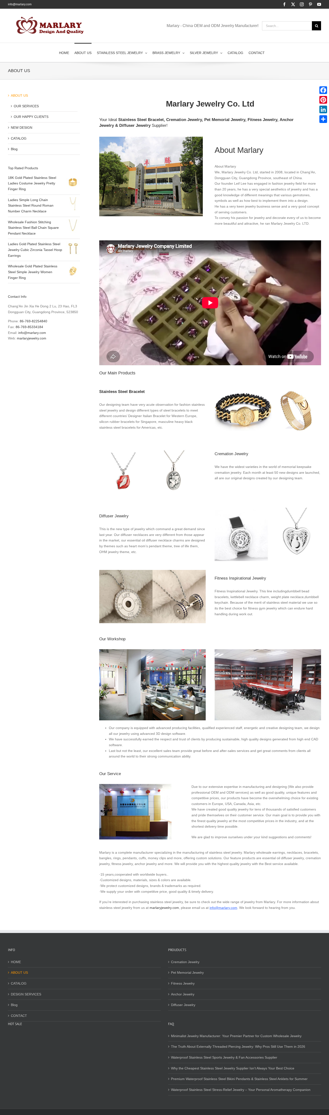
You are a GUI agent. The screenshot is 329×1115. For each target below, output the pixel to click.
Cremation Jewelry (184, 119)
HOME (16, 962)
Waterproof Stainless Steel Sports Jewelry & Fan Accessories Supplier (224, 1057)
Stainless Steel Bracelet (141, 119)
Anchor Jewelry (182, 994)
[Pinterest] (323, 100)
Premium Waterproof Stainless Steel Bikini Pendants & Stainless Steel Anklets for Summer (239, 1079)
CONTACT (19, 1016)
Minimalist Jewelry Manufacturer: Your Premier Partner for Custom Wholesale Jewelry (236, 1036)
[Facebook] (323, 90)
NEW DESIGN (21, 127)
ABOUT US (19, 95)
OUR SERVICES (26, 106)
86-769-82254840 (33, 321)
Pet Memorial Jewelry (224, 119)
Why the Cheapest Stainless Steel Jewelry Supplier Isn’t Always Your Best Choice (232, 1068)
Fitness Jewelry (262, 119)
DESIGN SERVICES (26, 994)
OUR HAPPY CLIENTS (31, 117)
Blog (14, 149)
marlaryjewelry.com (164, 908)
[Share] (323, 119)
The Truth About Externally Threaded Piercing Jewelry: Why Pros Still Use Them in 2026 (238, 1046)
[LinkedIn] (323, 109)
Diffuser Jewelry (135, 125)
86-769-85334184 (29, 327)
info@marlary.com (20, 4)
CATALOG (18, 138)
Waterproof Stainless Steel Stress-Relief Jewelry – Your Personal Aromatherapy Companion (240, 1090)
